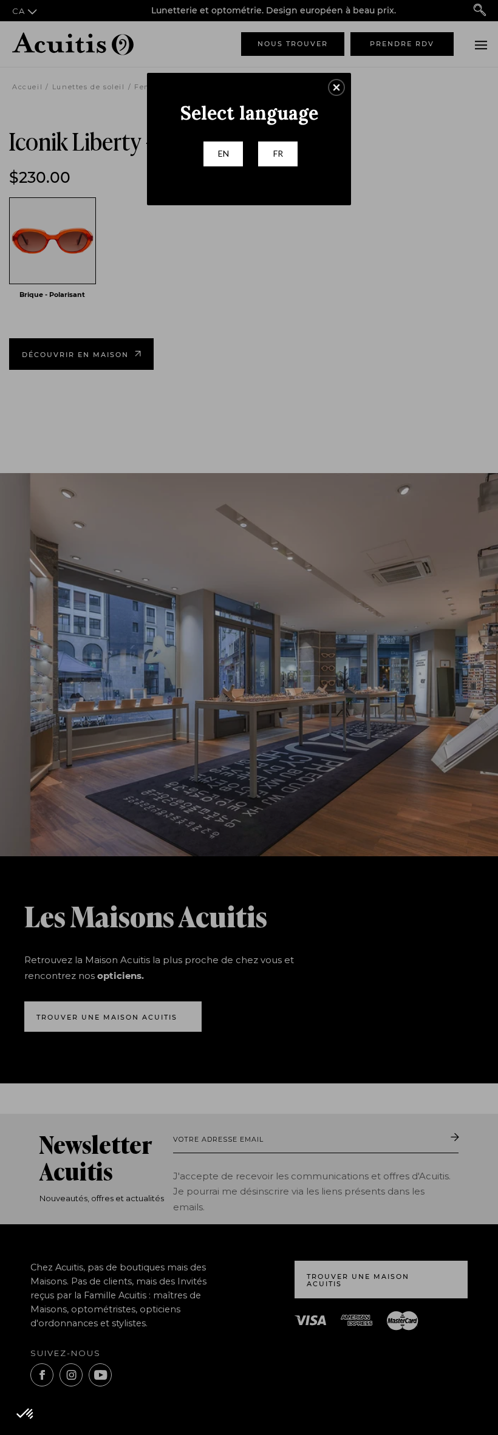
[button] (336, 87)
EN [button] (223, 153)
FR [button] (278, 153)
